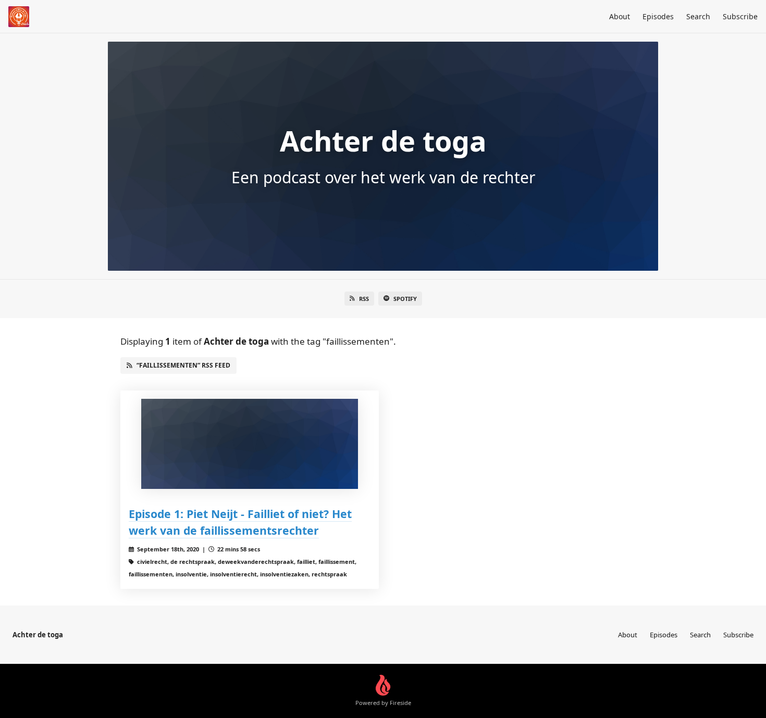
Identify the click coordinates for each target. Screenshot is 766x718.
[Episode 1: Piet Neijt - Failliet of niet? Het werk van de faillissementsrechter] (249, 444)
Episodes (658, 16)
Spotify (405, 299)
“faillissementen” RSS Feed (183, 365)
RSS (364, 299)
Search (698, 16)
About (619, 16)
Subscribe (740, 16)
